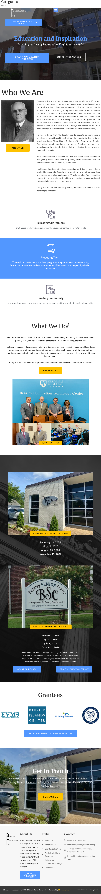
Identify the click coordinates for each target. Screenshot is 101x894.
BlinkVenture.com (64, 890)
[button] (56, 10)
